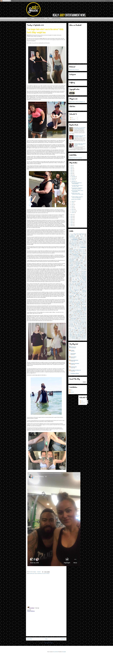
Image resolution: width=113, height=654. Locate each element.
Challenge (75, 249)
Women (48, 573)
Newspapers (83, 299)
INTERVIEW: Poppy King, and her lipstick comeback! (79, 136)
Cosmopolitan (77, 256)
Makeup (72, 291)
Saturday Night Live (82, 314)
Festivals (79, 268)
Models (77, 294)
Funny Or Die (74, 272)
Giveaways (84, 273)
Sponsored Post (72, 320)
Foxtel (70, 271)
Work (79, 338)
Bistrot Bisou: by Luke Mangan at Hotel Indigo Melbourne (80, 128)
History (73, 278)
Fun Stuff (84, 271)
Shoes (79, 316)
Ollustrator (55, 651)
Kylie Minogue (82, 286)
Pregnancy (78, 305)
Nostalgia (70, 301)
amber (70, 238)
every (84, 264)
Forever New (80, 270)
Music (84, 296)
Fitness (75, 269)
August (73, 201)
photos (84, 303)
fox (84, 270)
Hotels (79, 279)
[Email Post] (42, 571)
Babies (85, 240)
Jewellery (71, 284)
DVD (82, 260)
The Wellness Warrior (75, 373)
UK (69, 331)
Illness (81, 280)
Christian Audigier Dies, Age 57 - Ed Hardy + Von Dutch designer (80, 144)
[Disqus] (46, 590)
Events (76, 264)
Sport (78, 320)
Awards (74, 240)
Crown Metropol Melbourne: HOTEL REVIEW (76, 183)
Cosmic (72, 256)
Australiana (32, 573)
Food (83, 269)
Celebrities (83, 247)
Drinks (77, 260)
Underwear (75, 331)
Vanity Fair (71, 332)
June (73, 204)
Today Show (71, 329)
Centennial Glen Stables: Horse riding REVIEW (77, 191)
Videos (70, 333)
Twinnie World (73, 356)
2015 (72, 217)
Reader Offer (71, 307)
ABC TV (81, 234)
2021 (72, 170)
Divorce (81, 259)
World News (72, 339)
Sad (85, 313)
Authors (83, 239)
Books (73, 245)
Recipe (75, 309)
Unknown (72, 392)
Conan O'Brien (83, 254)
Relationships (78, 310)
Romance (75, 313)
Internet (80, 282)
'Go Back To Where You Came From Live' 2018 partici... (77, 197)
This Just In (44, 573)
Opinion (70, 302)
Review (79, 311)
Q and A (79, 306)
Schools (77, 315)
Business (70, 246)
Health (36, 573)
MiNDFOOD (80, 293)
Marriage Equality (75, 292)
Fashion (76, 267)
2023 (72, 167)
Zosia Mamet (82, 339)
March (73, 209)
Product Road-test (72, 306)
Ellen (85, 261)
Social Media (73, 318)
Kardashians (77, 284)
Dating (83, 257)
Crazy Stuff (71, 257)
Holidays (77, 278)
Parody (72, 303)
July (72, 202)
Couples (83, 256)
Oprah (75, 302)
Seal (84, 315)
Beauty (81, 242)
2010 (72, 225)
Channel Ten (81, 250)
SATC (76, 314)
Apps (81, 238)
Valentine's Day (82, 331)
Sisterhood (72, 317)
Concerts (70, 255)
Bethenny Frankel (74, 244)
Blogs (82, 244)
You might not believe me (76, 370)
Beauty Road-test (72, 243)
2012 (72, 222)
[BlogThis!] (45, 571)
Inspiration (39, 573)
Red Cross (73, 310)
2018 (72, 175)
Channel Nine (81, 249)
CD (77, 247)
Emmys (72, 263)
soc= (85, 317)
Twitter (83, 330)
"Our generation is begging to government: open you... (76, 188)
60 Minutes (82, 233)
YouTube (76, 339)
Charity (70, 251)
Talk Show (82, 322)
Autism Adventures (74, 360)
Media (83, 292)
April (72, 207)
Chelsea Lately (82, 251)
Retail (75, 311)
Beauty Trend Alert (82, 243)
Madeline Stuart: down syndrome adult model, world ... (77, 194)
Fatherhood (74, 268)
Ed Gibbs (72, 350)
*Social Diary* (73, 353)
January (73, 212)
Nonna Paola (82, 300)
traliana (80, 329)
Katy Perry (84, 284)
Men (75, 293)
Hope (73, 279)
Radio (83, 306)
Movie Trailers (80, 295)
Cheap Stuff (76, 251)
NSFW (75, 301)
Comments (73, 119)
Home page (29, 18)
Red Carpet (83, 309)
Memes (70, 293)
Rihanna (70, 312)
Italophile (78, 283)
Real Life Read (78, 307)
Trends (70, 330)
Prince (84, 305)
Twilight (79, 330)
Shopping (84, 316)
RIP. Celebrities (80, 312)
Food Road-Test (72, 270)
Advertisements (72, 237)
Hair (78, 275)
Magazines (76, 290)
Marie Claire (78, 291)
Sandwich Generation (75, 363)
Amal (78, 237)
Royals (80, 313)
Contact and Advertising (56, 18)
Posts (72, 117)
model (73, 294)
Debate (74, 258)
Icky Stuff (73, 280)
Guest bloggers (72, 275)
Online (83, 301)
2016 (72, 216)
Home (46, 639)
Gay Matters (83, 272)
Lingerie (82, 287)
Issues (73, 283)
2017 (72, 214)
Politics (77, 304)
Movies (70, 296)
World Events (83, 338)
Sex (70, 316)
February (73, 210)
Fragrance (75, 271)
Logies (70, 288)
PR (72, 305)
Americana (75, 238)
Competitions (75, 254)
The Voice (84, 326)
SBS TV (72, 315)
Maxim (80, 292)
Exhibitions (77, 266)
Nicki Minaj (71, 300)
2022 (72, 168)
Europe (72, 264)
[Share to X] (46, 571)
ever (80, 264)
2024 (72, 165)
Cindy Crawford (82, 252)
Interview (84, 282)
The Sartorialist (74, 366)
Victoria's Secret (81, 332)
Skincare (76, 317)
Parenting (84, 302)
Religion (84, 310)
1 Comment (39, 571)
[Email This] (44, 571)
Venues (75, 332)
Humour (84, 279)
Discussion (71, 259)
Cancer (75, 246)
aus (69, 239)
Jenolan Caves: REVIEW (76, 199)
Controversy (76, 255)
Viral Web (77, 334)
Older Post (63, 639)
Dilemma (82, 258)
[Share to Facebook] (48, 571)
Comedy (84, 253)
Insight (85, 280)
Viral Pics (80, 333)
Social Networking (82, 318)
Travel (48, 18)
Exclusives (71, 266)
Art (84, 238)
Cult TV (75, 257)
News (76, 299)
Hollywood (84, 278)
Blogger (64, 651)
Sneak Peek (81, 317)
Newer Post (29, 639)
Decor (79, 258)
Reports (72, 311)
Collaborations (78, 253)
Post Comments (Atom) (49, 642)
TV (74, 330)
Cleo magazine (71, 253)
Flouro (79, 269)
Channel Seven (72, 250)
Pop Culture (83, 304)
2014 (72, 219)
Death (70, 258)
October (73, 179)
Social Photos (73, 319)
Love (80, 288)
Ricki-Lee (83, 311)
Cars (85, 246)
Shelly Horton (75, 316)
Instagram (82, 281)
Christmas (76, 252)
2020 (72, 171)
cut (80, 257)
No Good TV (76, 300)
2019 (72, 173)
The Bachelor (78, 323)
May (72, 206)
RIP (73, 312)
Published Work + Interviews (39, 18)
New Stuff (71, 299)
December (74, 176)
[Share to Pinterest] (49, 571)
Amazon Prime (83, 237)
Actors (82, 236)
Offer (79, 301)
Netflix (79, 298)
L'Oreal (70, 287)
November (74, 178)
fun (79, 271)
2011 (72, 224)
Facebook (82, 266)
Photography (78, 303)
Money (83, 294)
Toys (76, 329)
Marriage (84, 291)
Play (70, 304)
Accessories (72, 236)
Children (70, 252)
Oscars (79, 302)
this (71, 328)
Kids (76, 285)
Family (70, 267)
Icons (77, 280)
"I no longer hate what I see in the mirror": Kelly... (76, 186)
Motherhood (71, 295)
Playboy (73, 304)
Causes (72, 247)
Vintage (75, 333)
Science (81, 315)
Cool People (84, 255)
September (74, 181)
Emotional (78, 263)
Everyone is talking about (76, 265)
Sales (73, 314)
